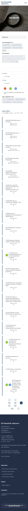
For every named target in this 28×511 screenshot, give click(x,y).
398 (9, 402)
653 (12, 408)
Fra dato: (4, 73)
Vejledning (5, 37)
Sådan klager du (6, 485)
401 (9, 405)
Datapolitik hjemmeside (8, 471)
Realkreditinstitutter (16, 44)
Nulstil (4, 50)
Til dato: (4, 80)
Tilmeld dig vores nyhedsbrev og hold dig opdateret (12, 494)
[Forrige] (9, 400)
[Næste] (18, 408)
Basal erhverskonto (17, 47)
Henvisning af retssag (7, 476)
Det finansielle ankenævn (6, 3)
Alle (17, 61)
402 (15, 405)
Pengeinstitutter (6, 44)
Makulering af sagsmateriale (9, 469)
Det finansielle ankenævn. (15, 505)
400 (21, 402)
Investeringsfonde (7, 47)
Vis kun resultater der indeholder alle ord (14, 93)
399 (15, 402)
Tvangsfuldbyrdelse (7, 474)
